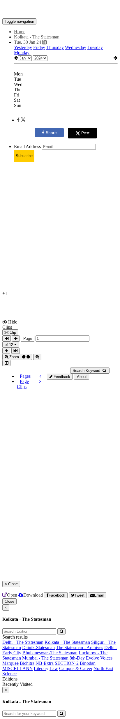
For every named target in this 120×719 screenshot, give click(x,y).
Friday (39, 47)
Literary (41, 668)
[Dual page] (6, 363)
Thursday (55, 47)
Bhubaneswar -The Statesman (49, 652)
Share (51, 132)
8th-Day (77, 657)
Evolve (92, 657)
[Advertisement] (60, 227)
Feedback (61, 377)
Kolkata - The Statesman (67, 642)
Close (9, 601)
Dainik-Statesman (38, 647)
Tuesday (95, 47)
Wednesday (75, 47)
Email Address (27, 146)
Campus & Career (75, 668)
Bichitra (27, 663)
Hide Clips (9, 324)
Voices (106, 657)
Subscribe (24, 156)
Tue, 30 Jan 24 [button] (28, 42)
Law (54, 668)
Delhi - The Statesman (22, 642)
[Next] (40, 381)
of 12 (9, 344)
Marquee (10, 663)
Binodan (88, 663)
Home (19, 31)
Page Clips (23, 384)
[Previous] (40, 376)
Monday (21, 52)
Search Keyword (87, 370)
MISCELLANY (17, 668)
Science (9, 673)
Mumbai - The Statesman (45, 657)
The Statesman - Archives (79, 647)
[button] (21, 119)
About (81, 377)
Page (27, 338)
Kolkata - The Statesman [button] (36, 36)
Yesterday (23, 47)
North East (103, 668)
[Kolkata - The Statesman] (60, 9)
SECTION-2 (67, 663)
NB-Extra (45, 663)
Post (85, 133)
